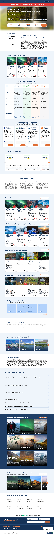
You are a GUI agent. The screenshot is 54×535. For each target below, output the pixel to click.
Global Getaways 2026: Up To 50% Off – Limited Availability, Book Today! (27, 4)
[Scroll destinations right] (47, 483)
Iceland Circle (26, 157)
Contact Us (47, 1)
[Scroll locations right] (48, 345)
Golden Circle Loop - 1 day (44, 116)
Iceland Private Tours (44, 275)
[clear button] (14, 25)
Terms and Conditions (7, 533)
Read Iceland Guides (42, 417)
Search (44, 25)
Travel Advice (15, 528)
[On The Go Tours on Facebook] (42, 528)
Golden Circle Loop (9, 157)
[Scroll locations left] (6, 345)
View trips (9, 145)
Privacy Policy (13, 533)
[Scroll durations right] (46, 314)
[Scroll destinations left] (7, 483)
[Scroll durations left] (44, 314)
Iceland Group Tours (44, 197)
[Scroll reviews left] (5, 162)
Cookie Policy (18, 533)
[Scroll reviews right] (49, 162)
